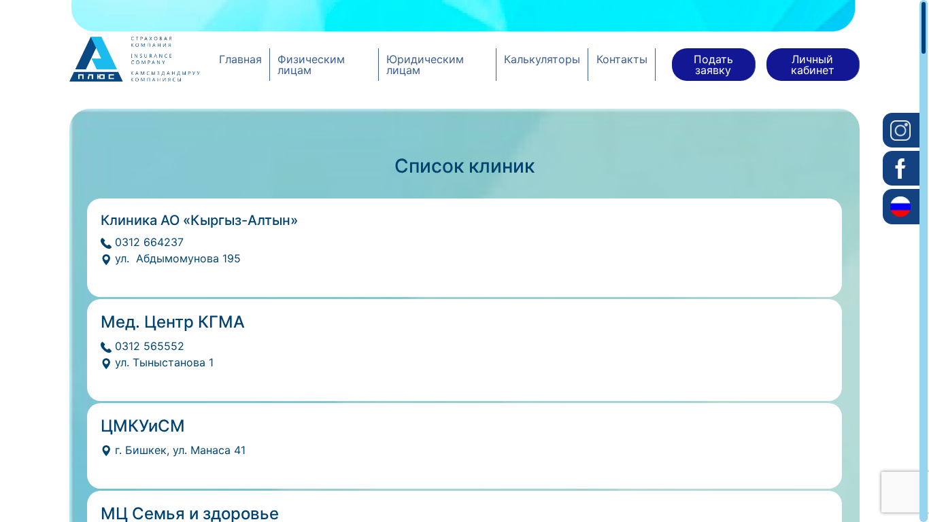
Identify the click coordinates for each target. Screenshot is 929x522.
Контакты (621, 59)
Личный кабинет (812, 64)
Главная (240, 59)
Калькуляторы (542, 59)
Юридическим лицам (425, 64)
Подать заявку (713, 64)
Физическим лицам (311, 64)
